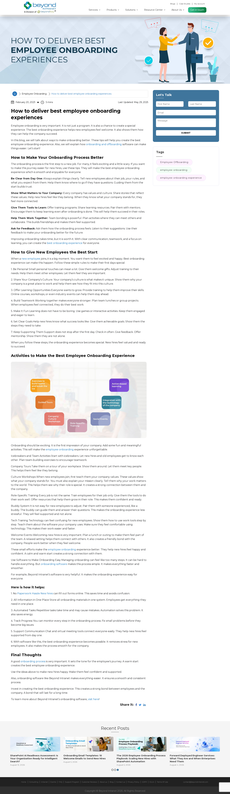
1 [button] (112, 770)
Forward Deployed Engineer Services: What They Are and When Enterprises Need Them (192, 758)
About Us (176, 9)
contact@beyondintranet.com (195, 782)
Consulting (33, 782)
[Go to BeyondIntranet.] (14, 93)
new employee (30, 258)
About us (103, 782)
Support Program (72, 782)
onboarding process (32, 661)
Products (112, 9)
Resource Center (153, 9)
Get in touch (197, 9)
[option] (35, 752)
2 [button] (115, 770)
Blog (112, 782)
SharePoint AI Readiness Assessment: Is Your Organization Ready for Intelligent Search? (34, 758)
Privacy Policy (133, 782)
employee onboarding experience (181, 177)
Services (93, 9)
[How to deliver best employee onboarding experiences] (115, 50)
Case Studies (184, 4)
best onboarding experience (64, 243)
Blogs (172, 4)
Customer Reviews (89, 782)
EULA (152, 782)
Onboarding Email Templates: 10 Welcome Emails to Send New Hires (84, 757)
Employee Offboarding (174, 162)
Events (53, 782)
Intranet (44, 782)
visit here (93, 699)
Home (23, 782)
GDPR (144, 782)
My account (199, 4)
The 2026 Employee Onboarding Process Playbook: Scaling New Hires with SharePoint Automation (141, 758)
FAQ (60, 782)
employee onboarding (60, 449)
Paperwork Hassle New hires (35, 593)
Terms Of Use (162, 782)
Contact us (120, 782)
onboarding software (54, 564)
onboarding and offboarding (104, 144)
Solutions (130, 9)
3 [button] (118, 770)
